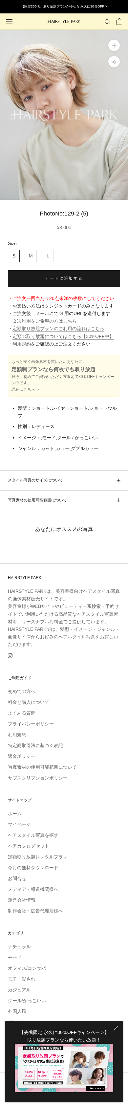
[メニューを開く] (9, 21)
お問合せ (17, 878)
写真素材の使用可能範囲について (37, 500)
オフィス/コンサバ (27, 968)
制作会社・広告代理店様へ (35, 910)
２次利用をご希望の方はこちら (44, 321)
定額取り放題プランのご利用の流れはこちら (58, 328)
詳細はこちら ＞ (25, 389)
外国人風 (17, 1011)
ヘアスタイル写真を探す (33, 835)
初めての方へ (21, 691)
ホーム (15, 813)
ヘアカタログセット (28, 846)
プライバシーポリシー (31, 723)
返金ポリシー (21, 756)
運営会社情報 (21, 900)
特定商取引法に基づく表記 (35, 745)
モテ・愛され (21, 979)
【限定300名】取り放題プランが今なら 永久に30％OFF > (64, 6)
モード (15, 957)
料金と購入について (28, 702)
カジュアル (19, 989)
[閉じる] (115, 1028)
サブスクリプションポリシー (38, 777)
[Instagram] (10, 655)
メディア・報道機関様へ (33, 889)
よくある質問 (21, 713)
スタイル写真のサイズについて (35, 480)
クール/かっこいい (27, 1000)
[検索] (108, 21)
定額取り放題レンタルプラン (38, 856)
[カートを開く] (119, 21)
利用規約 (21, 344)
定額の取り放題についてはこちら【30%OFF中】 (63, 336)
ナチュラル (19, 946)
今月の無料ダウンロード (33, 867)
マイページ (19, 824)
